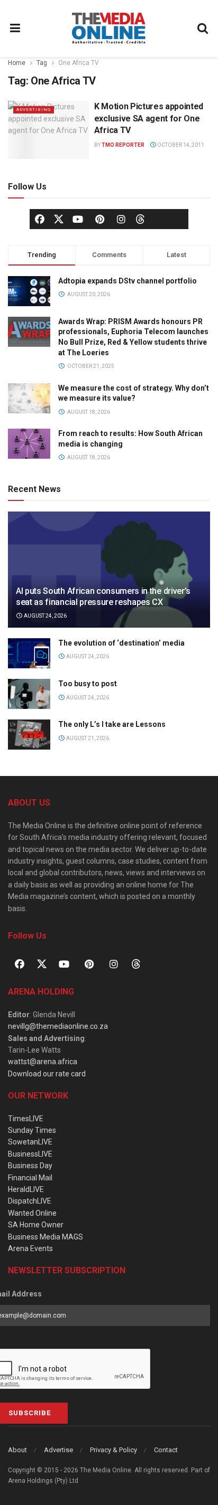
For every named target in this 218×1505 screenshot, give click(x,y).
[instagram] (121, 219)
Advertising (33, 109)
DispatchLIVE (29, 1201)
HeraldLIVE (26, 1189)
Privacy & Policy (113, 1450)
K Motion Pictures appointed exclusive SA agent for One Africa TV (148, 118)
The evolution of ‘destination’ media (121, 643)
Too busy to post (87, 683)
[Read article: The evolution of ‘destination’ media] (29, 653)
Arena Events (30, 1248)
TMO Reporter (123, 145)
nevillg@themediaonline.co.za (58, 1026)
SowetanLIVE (30, 1142)
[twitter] (58, 218)
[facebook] (39, 219)
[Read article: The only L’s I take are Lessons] (29, 735)
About (17, 1450)
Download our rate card (47, 1073)
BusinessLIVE (30, 1154)
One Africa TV (78, 63)
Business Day (30, 1165)
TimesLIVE (25, 1118)
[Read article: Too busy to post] (29, 694)
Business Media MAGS (45, 1237)
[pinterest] (99, 219)
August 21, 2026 (87, 738)
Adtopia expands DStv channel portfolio (127, 281)
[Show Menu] (15, 28)
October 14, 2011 (180, 145)
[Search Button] (203, 28)
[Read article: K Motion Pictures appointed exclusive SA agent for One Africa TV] (48, 129)
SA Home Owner (35, 1224)
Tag (42, 63)
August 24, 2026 (45, 616)
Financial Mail (30, 1177)
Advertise (58, 1450)
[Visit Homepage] (109, 28)
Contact (166, 1450)
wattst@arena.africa (42, 1061)
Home (16, 63)
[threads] (140, 218)
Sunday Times (32, 1130)
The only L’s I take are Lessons (112, 724)
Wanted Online (32, 1213)
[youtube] (77, 219)
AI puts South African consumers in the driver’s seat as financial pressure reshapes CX (103, 596)
